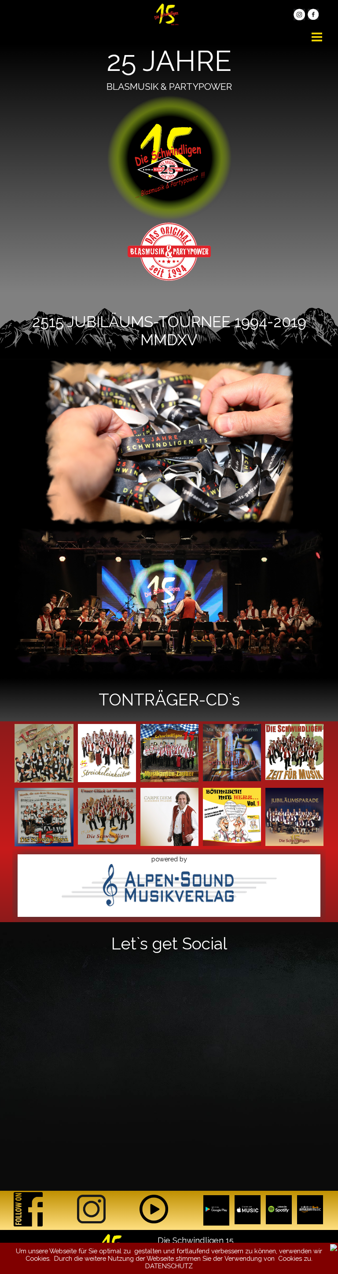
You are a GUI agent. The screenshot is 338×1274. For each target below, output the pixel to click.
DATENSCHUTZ (169, 1266)
